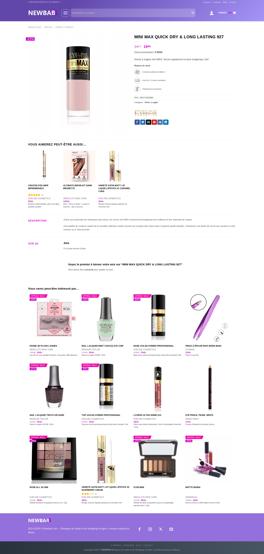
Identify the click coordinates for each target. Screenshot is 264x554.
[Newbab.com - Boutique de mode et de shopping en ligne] (42, 13)
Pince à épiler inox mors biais (203, 346)
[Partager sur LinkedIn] (165, 122)
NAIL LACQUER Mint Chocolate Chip (102, 346)
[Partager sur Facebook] (137, 122)
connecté (88, 269)
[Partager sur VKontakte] (160, 122)
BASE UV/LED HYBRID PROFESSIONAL (154, 346)
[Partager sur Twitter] (142, 122)
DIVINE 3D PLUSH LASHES (43, 346)
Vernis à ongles (64, 27)
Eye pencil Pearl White (199, 415)
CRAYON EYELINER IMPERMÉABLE (38, 187)
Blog (225, 2)
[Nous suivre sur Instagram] (150, 529)
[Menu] (65, 13)
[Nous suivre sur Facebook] (139, 529)
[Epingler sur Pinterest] (154, 122)
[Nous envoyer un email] (171, 529)
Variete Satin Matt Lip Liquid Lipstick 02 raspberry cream (105, 488)
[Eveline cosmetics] (145, 113)
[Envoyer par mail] (148, 122)
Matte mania (192, 487)
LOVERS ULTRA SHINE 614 (147, 415)
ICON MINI (139, 487)
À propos (207, 2)
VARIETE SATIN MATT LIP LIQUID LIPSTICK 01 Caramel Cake (114, 188)
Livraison (217, 2)
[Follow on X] (160, 529)
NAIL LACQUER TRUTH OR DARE (47, 415)
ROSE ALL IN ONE (39, 487)
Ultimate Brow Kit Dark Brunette (77, 187)
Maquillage (34, 27)
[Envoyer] (192, 13)
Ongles (48, 27)
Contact (232, 2)
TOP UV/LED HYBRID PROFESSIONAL (101, 415)
